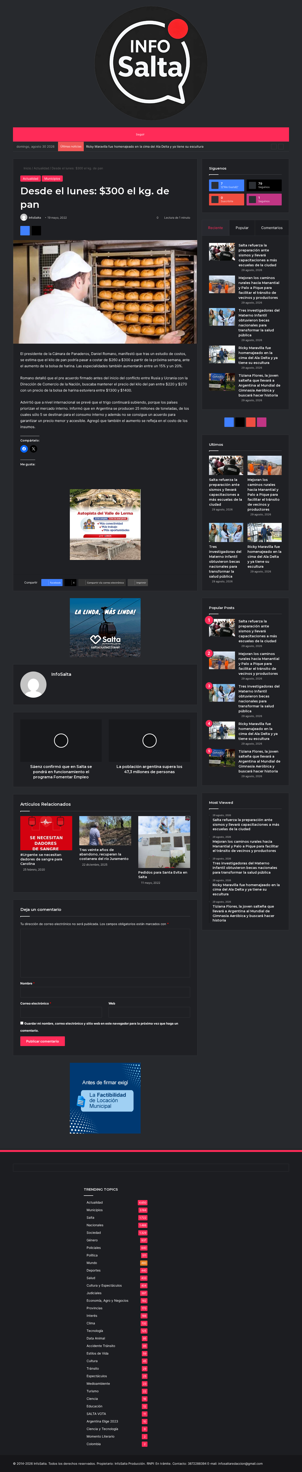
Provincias (94, 1308)
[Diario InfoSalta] (151, 64)
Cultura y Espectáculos (104, 1285)
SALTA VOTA (96, 1414)
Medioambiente (98, 1383)
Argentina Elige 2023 (102, 1421)
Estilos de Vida (98, 1353)
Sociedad (94, 1232)
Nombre (27, 983)
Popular (242, 227)
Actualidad (41, 168)
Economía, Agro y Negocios (107, 1300)
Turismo (93, 1391)
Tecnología (95, 1331)
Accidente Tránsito (101, 1346)
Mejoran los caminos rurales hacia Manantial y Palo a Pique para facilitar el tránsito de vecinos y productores (259, 288)
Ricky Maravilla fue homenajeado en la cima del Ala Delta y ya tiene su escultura (264, 557)
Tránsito (93, 1368)
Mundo (92, 1263)
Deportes (94, 1270)
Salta (90, 1217)
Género (92, 1240)
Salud (91, 1278)
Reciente (215, 227)
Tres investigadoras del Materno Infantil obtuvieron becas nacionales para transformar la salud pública (225, 562)
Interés (92, 1316)
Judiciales (94, 1293)
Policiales (94, 1248)
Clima (91, 1323)
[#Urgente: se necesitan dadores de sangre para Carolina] (46, 833)
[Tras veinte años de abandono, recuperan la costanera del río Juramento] (105, 830)
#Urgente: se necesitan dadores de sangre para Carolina (41, 859)
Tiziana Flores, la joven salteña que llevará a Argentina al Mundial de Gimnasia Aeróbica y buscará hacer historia (259, 385)
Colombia (94, 1444)
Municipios (52, 178)
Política (92, 1255)
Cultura (92, 1361)
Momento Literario (100, 1436)
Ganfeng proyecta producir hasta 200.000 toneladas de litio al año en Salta (141, 146)
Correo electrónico (35, 1003)
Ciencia (92, 1399)
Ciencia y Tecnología (102, 1429)
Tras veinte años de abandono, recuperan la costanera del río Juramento (104, 854)
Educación (94, 1406)
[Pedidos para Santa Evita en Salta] (164, 842)
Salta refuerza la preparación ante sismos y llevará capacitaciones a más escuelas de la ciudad (258, 255)
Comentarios (272, 227)
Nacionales (95, 1225)
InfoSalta (35, 217)
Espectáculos (97, 1376)
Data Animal (96, 1338)
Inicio (27, 168)
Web (112, 1003)
